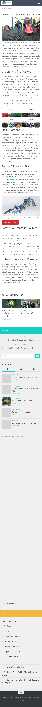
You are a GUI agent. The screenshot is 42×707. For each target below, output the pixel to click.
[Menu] (39, 3)
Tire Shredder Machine (11, 657)
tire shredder (12, 179)
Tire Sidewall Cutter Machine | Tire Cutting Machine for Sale (20, 673)
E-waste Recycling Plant (12, 647)
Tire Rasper (8, 626)
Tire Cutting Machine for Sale (14, 667)
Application (6, 8)
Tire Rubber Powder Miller (13, 636)
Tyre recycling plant (10, 641)
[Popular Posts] (21, 369)
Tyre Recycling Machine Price (13, 698)
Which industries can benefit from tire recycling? (9, 313)
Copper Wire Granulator (12, 652)
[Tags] (33, 369)
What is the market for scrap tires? (24, 423)
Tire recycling (6, 43)
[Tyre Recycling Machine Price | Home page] (8, 3)
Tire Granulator (9, 631)
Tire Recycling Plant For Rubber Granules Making (14, 218)
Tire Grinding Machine (11, 662)
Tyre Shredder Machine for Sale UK (24, 377)
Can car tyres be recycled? (21, 412)
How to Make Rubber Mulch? (22, 401)
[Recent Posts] (8, 369)
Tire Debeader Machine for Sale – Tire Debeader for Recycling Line (21, 681)
